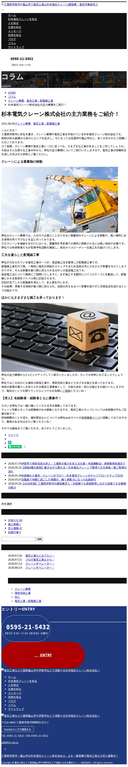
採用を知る (14, 35)
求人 (17, 597)
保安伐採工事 (23, 593)
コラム (12, 43)
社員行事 (14, 532)
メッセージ (14, 31)
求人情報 (15, 528)
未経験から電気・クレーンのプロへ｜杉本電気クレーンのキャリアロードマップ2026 (72, 475)
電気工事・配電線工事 (39, 101)
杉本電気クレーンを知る (22, 19)
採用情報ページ (90, 418)
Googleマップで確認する (17, 729)
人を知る (13, 23)
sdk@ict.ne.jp (9, 742)
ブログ (12, 39)
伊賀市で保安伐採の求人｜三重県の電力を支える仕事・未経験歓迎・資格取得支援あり (73, 463)
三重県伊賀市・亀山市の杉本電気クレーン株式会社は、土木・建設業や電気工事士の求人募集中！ (59, 756)
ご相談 (66, 391)
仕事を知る (14, 27)
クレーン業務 (16, 101)
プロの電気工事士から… (40, 559)
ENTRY (13, 68)
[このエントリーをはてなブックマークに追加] (9, 443)
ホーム (12, 15)
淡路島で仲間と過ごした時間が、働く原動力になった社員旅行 (58, 479)
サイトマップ (16, 47)
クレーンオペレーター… (39, 563)
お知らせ (15, 520)
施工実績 (14, 524)
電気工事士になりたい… (40, 555)
